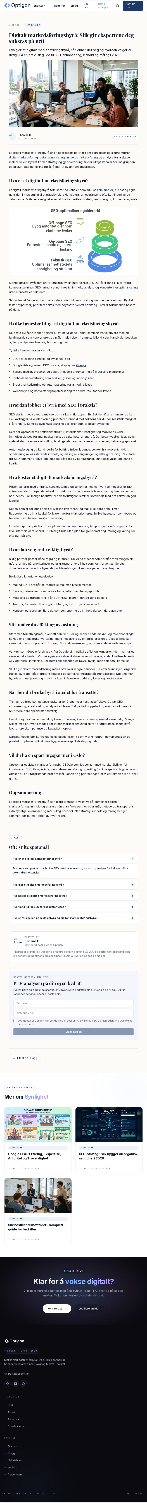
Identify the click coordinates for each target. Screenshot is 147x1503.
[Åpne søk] (117, 5)
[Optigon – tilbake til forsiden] (17, 5)
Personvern (135, 1493)
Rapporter (59, 5)
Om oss (86, 5)
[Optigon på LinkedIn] (15, 1383)
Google (81, 365)
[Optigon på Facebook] (7, 1383)
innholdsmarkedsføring (82, 157)
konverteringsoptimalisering (119, 287)
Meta (98, 371)
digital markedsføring (23, 157)
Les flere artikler (89, 1308)
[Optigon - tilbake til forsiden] (14, 1341)
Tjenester (37, 5)
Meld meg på (73, 1031)
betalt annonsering (52, 157)
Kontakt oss (130, 5)
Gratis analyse (103, 5)
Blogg (74, 5)
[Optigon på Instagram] (23, 1383)
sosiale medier (103, 190)
